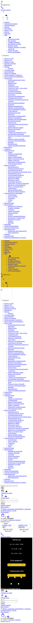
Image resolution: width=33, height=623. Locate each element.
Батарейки (7, 224)
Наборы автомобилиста (15, 106)
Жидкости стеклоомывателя (17, 185)
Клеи (9, 201)
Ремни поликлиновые (15, 157)
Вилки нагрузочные (14, 129)
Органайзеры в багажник (16, 134)
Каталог (6, 27)
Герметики (11, 198)
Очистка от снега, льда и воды (17, 88)
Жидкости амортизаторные (16, 191)
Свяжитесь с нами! (16, 564)
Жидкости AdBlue (13, 178)
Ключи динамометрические (16, 216)
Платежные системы (14, 44)
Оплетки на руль (13, 86)
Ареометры (11, 131)
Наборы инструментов (15, 206)
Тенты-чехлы (12, 122)
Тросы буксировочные (11, 226)
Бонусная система (13, 39)
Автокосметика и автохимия (13, 193)
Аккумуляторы (9, 72)
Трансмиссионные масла (16, 168)
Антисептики (12, 195)
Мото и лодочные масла (15, 186)
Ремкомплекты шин (14, 113)
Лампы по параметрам (15, 154)
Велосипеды (8, 147)
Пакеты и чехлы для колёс (16, 139)
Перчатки (11, 104)
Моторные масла (13, 167)
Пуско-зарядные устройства (13, 75)
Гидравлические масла (15, 170)
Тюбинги (7, 234)
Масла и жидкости (10, 165)
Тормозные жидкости (14, 177)
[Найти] (2, 488)
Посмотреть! (17, 575)
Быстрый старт (9, 236)
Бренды (6, 32)
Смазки (10, 200)
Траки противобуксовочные (17, 145)
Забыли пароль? (6, 505)
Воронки (11, 142)
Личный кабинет (9, 25)
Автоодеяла (11, 95)
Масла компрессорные (15, 190)
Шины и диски (9, 62)
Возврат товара (13, 45)
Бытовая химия (9, 203)
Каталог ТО (8, 60)
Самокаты (7, 149)
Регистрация (5, 507)
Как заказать (12, 41)
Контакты (7, 33)
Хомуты (10, 68)
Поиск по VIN (8, 58)
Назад (6, 523)
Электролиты (12, 188)
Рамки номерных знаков (15, 127)
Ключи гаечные (13, 213)
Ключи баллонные (14, 211)
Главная (6, 22)
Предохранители (9, 229)
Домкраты (11, 85)
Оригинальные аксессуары (16, 80)
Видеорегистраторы (14, 121)
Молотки (11, 223)
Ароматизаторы (13, 90)
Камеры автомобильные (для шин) (15, 237)
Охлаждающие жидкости (16, 175)
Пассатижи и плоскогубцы (16, 218)
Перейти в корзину (15, 520)
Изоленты (11, 114)
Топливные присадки (15, 182)
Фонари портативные (15, 117)
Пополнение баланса (11, 24)
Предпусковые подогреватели (13, 76)
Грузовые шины (9, 70)
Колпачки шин (12, 144)
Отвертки (11, 209)
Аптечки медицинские (11, 227)
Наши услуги (8, 30)
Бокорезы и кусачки (14, 219)
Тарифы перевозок (14, 42)
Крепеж (6, 67)
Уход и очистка (13, 196)
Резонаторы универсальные (16, 162)
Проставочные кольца (15, 163)
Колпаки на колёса (10, 63)
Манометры (8, 65)
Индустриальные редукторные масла (19, 172)
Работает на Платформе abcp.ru (10, 588)
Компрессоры (12, 83)
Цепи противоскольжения (16, 103)
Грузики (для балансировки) (17, 140)
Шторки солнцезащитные (16, 108)
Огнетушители (12, 111)
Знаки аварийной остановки (17, 109)
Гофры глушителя (13, 160)
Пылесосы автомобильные (16, 96)
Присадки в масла (13, 180)
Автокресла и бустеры (15, 98)
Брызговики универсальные (17, 116)
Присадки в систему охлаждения (18, 183)
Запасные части (9, 150)
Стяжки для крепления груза (17, 132)
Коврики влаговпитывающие (17, 119)
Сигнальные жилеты (14, 91)
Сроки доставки (13, 50)
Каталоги (6, 55)
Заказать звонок (6, 10)
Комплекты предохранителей (17, 231)
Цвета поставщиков (14, 52)
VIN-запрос (8, 28)
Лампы (10, 152)
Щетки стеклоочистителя (16, 159)
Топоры (10, 221)
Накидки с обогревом (15, 93)
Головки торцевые (14, 208)
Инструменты (8, 205)
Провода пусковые (10, 73)
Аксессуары (8, 78)
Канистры (11, 81)
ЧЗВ (5, 35)
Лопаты (10, 214)
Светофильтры (12, 155)
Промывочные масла (14, 173)
